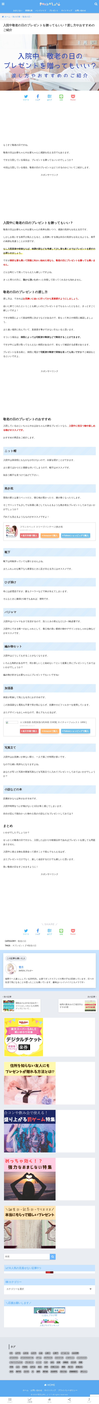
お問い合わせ (80, 10)
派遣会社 (79, 1367)
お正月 (33, 1353)
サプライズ (48, 1358)
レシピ (38, 1362)
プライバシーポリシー (67, 1390)
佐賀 (58, 1362)
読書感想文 (73, 1371)
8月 (11, 1353)
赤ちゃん (84, 1371)
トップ (89, 1402)
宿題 (80, 1362)
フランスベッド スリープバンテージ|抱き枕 (41, 527)
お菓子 (55, 1353)
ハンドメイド (40, 10)
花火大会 (63, 1371)
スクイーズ (59, 1358)
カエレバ (31, 530)
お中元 (18, 1353)
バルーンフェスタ (16, 1362)
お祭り (48, 1353)
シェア (69, 1402)
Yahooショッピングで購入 (76, 535)
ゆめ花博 (75, 1353)
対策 (11, 1367)
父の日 (26, 1371)
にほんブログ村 (49, 1315)
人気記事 (29, 1402)
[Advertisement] (49, 123)
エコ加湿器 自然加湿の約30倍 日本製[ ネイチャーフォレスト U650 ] (53, 722)
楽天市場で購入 (30, 535)
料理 (46, 1367)
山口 (17, 1367)
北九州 (73, 1362)
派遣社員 (28, 10)
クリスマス (14, 1358)
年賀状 (25, 1367)
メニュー (10, 1402)
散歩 (39, 1367)
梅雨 (63, 1367)
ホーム (25, 1390)
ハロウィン (70, 1358)
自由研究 (54, 1371)
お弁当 (25, 1353)
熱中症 (18, 1371)
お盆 (40, 1353)
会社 (52, 1362)
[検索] (53, 1257)
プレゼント (53, 10)
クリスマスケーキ (27, 1358)
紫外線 (45, 1371)
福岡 (38, 1371)
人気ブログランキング (49, 1325)
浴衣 (11, 1371)
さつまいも (65, 1353)
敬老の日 (22, 941)
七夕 (45, 1362)
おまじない (17, 10)
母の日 (70, 1367)
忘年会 (32, 1367)
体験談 (65, 1362)
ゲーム (38, 1358)
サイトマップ (66, 10)
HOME (51, 1384)
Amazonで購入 (50, 535)
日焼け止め (55, 1367)
